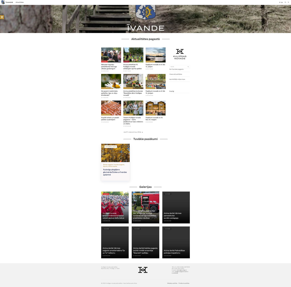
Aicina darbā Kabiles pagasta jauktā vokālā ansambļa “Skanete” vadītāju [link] (145, 250)
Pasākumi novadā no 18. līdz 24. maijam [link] (154, 119)
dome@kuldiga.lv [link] (182, 270)
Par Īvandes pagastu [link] (176, 69)
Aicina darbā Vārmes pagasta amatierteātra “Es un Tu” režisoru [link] (114, 250)
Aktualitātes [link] (20, 2)
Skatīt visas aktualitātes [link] (132, 132)
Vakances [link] (167, 194)
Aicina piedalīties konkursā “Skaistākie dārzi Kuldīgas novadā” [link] (133, 93)
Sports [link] (126, 61)
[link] (2, 17)
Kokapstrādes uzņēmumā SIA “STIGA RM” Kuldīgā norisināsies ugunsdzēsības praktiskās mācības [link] (144, 214)
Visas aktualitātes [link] (175, 74)
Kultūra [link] (104, 61)
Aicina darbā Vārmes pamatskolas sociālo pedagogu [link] (172, 215)
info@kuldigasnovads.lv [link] (181, 271)
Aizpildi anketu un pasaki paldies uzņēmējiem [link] (110, 119)
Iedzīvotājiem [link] (138, 194)
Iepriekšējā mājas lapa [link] (177, 79)
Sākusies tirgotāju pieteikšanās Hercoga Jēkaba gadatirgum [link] (109, 67)
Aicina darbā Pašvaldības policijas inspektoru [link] (174, 251)
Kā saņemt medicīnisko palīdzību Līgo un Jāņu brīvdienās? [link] (109, 93)
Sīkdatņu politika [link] (172, 283)
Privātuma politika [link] (184, 283)
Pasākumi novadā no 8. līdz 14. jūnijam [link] (155, 92)
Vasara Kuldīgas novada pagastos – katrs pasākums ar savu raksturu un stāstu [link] (133, 121)
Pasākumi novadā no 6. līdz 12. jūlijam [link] (155, 66)
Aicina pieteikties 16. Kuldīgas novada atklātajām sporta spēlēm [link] (132, 67)
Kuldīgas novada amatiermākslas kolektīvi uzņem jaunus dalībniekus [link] (113, 215)
